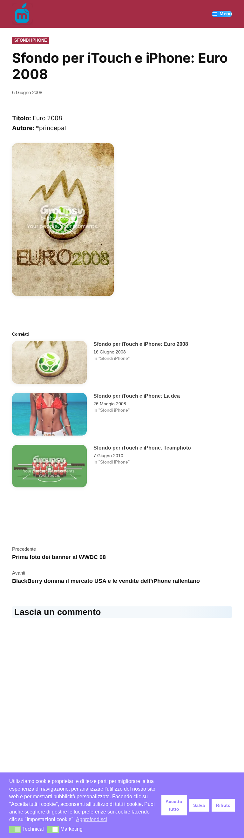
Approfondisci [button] (91, 819)
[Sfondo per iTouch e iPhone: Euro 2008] (49, 364)
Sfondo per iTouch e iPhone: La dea (136, 396)
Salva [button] (199, 805)
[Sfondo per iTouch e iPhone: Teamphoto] (49, 468)
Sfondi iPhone (30, 40)
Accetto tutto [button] (174, 805)
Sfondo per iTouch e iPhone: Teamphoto (142, 447)
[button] (15, 829)
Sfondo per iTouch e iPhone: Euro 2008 (140, 344)
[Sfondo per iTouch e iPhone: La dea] (49, 416)
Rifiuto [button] (223, 805)
